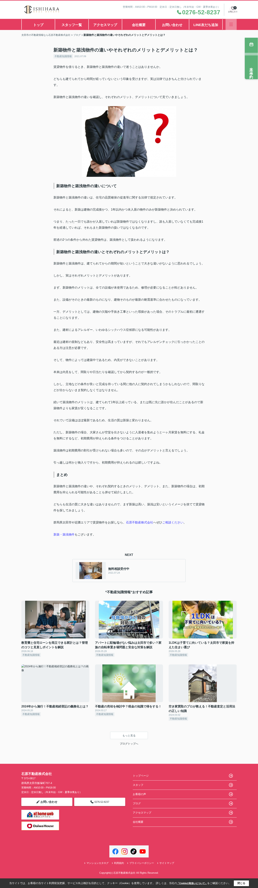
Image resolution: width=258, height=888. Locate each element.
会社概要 (139, 25)
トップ (38, 25)
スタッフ (138, 784)
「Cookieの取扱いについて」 (192, 883)
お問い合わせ (172, 25)
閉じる (241, 883)
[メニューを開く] (231, 24)
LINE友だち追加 (205, 25)
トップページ (141, 775)
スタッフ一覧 (72, 25)
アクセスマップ (105, 25)
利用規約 (119, 863)
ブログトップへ (129, 743)
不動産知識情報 (63, 56)
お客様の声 (139, 794)
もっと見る (129, 735)
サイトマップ (166, 863)
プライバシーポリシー (141, 863)
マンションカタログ (98, 863)
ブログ (137, 803)
